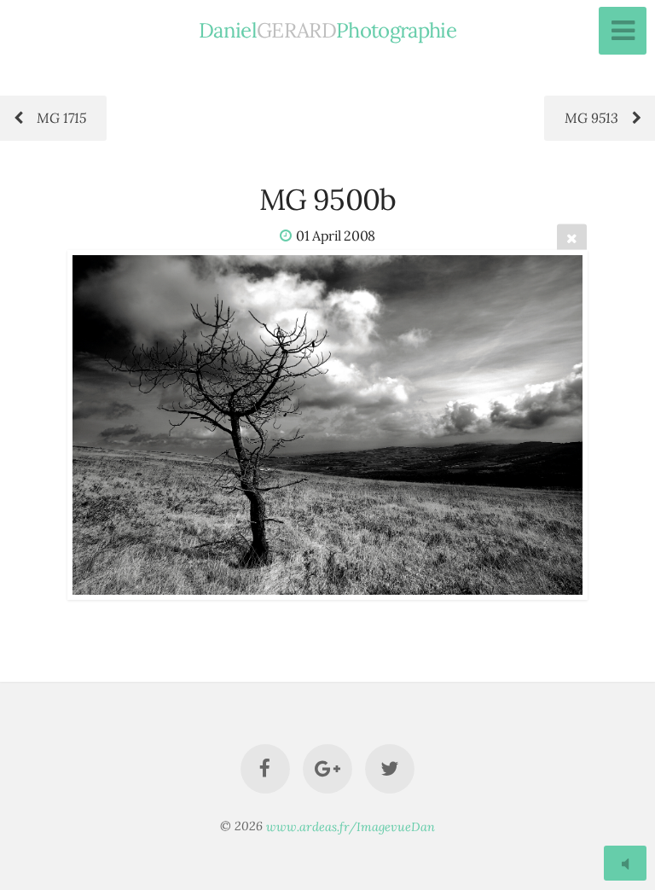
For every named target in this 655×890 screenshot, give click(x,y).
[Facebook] (265, 769)
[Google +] (327, 769)
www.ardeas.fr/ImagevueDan (350, 826)
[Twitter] (390, 769)
